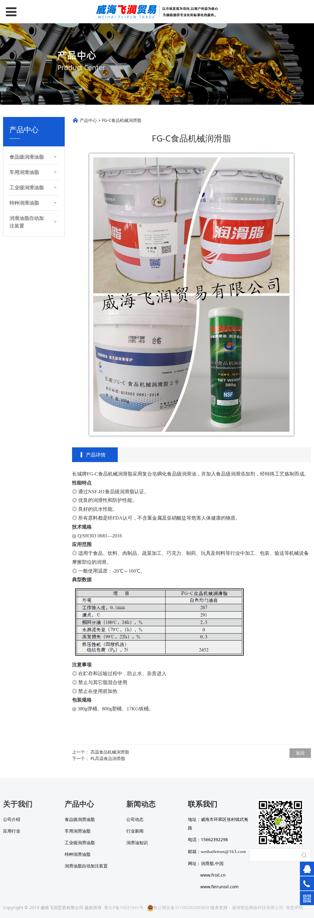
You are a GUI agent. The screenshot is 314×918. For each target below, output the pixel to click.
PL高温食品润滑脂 (107, 758)
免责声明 (294, 907)
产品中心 (88, 120)
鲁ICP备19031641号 (124, 907)
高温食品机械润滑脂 (109, 752)
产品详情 (95, 454)
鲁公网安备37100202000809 (181, 907)
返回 (300, 753)
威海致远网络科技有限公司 (257, 907)
